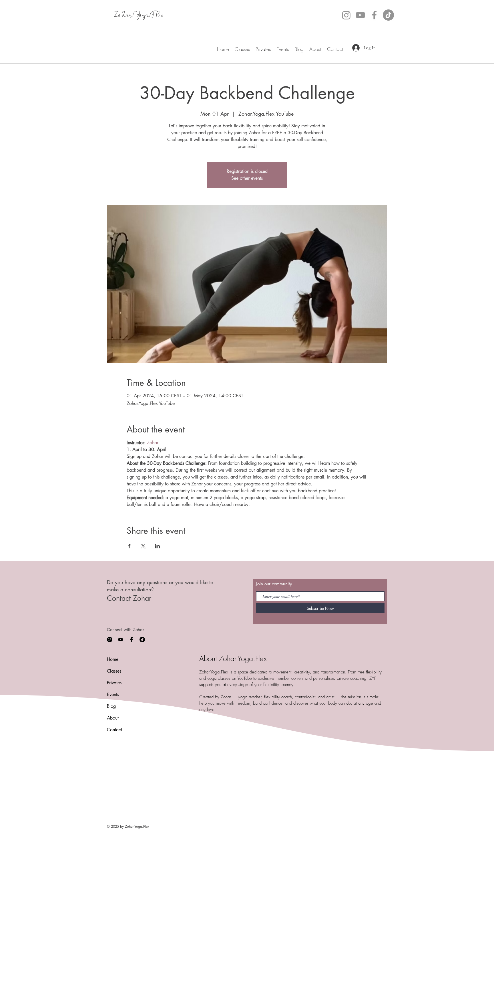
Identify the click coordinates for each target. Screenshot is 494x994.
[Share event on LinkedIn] (157, 546)
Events (113, 694)
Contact (114, 730)
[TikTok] (388, 15)
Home (112, 659)
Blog (111, 706)
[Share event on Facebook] (129, 546)
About (113, 718)
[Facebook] (374, 15)
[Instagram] (346, 15)
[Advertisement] (171, 873)
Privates (114, 683)
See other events (247, 178)
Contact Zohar (129, 598)
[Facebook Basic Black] (131, 639)
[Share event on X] (143, 546)
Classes (114, 671)
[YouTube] (360, 15)
